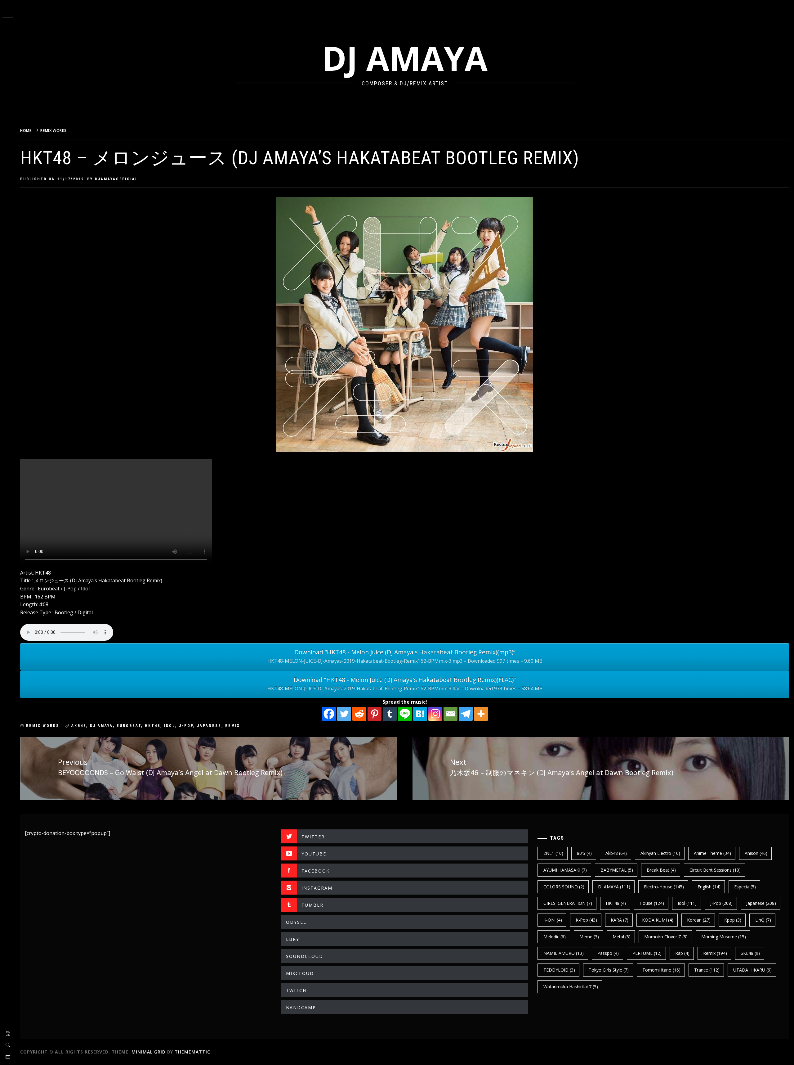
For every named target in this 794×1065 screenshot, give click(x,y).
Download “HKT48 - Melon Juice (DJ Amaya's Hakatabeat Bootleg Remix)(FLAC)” (404, 683)
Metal (622, 937)
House (652, 903)
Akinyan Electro (660, 853)
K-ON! (552, 920)
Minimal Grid (149, 1052)
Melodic (554, 937)
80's (584, 853)
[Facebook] (329, 714)
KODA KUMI (657, 920)
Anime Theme (712, 853)
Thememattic (192, 1052)
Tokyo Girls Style (609, 970)
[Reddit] (359, 714)
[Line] (405, 714)
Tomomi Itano (661, 970)
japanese (209, 726)
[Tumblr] (390, 714)
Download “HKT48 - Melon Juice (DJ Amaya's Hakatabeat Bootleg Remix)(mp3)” (404, 656)
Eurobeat (129, 726)
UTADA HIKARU (752, 970)
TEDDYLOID (559, 970)
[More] (481, 714)
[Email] (450, 714)
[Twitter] (344, 714)
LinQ (763, 920)
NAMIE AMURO (563, 953)
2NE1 (553, 853)
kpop (732, 920)
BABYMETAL (616, 870)
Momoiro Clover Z (666, 937)
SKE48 (750, 953)
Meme (589, 937)
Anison (756, 853)
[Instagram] (435, 714)
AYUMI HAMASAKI (565, 870)
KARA (619, 920)
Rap (682, 953)
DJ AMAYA (405, 57)
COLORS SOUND (563, 887)
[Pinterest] (374, 714)
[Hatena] (420, 714)
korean (699, 920)
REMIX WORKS (42, 726)
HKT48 (152, 726)
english (709, 887)
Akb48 (78, 726)
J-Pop (186, 726)
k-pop (586, 920)
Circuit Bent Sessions (715, 870)
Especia (745, 887)
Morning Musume (723, 937)
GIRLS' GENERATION (567, 903)
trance (707, 970)
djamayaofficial (116, 179)
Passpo (608, 953)
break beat (661, 870)
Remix (232, 726)
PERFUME (647, 953)
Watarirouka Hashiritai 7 (570, 987)
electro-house (664, 887)
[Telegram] (466, 714)
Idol (169, 726)
